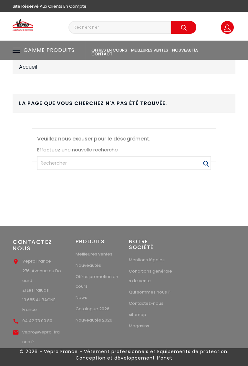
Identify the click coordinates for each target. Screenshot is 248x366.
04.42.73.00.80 (37, 321)
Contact (101, 54)
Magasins (139, 326)
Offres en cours (109, 50)
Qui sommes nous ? (149, 292)
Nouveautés (185, 50)
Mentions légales (147, 260)
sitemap (137, 315)
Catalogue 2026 (92, 309)
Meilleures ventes (149, 50)
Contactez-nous (146, 303)
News (81, 297)
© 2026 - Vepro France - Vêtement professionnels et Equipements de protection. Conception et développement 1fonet (124, 354)
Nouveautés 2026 (94, 320)
